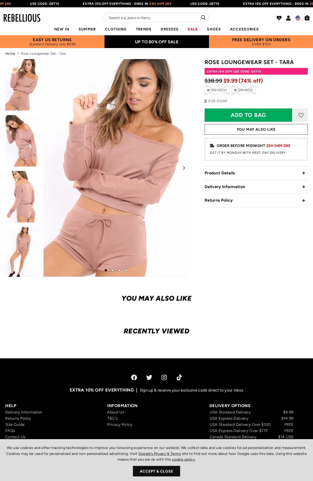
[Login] (288, 18)
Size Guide (14, 424)
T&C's (112, 418)
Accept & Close (156, 471)
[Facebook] (134, 377)
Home (10, 53)
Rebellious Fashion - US (22, 15)
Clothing (115, 29)
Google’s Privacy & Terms (159, 453)
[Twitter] (149, 377)
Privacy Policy (119, 424)
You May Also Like (256, 129)
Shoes (214, 29)
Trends (144, 29)
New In (61, 29)
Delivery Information (225, 186)
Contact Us (15, 437)
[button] (307, 17)
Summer (87, 29)
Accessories (244, 29)
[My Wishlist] (279, 18)
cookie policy (183, 459)
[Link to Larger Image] (116, 168)
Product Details (220, 173)
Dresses (169, 29)
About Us (115, 412)
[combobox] (156, 17)
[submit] (203, 17)
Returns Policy (219, 200)
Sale (193, 29)
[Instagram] (164, 377)
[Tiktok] (179, 377)
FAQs (10, 430)
